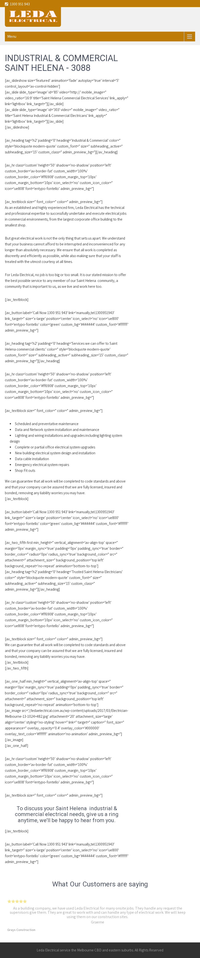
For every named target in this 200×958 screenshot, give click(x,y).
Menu (11, 36)
